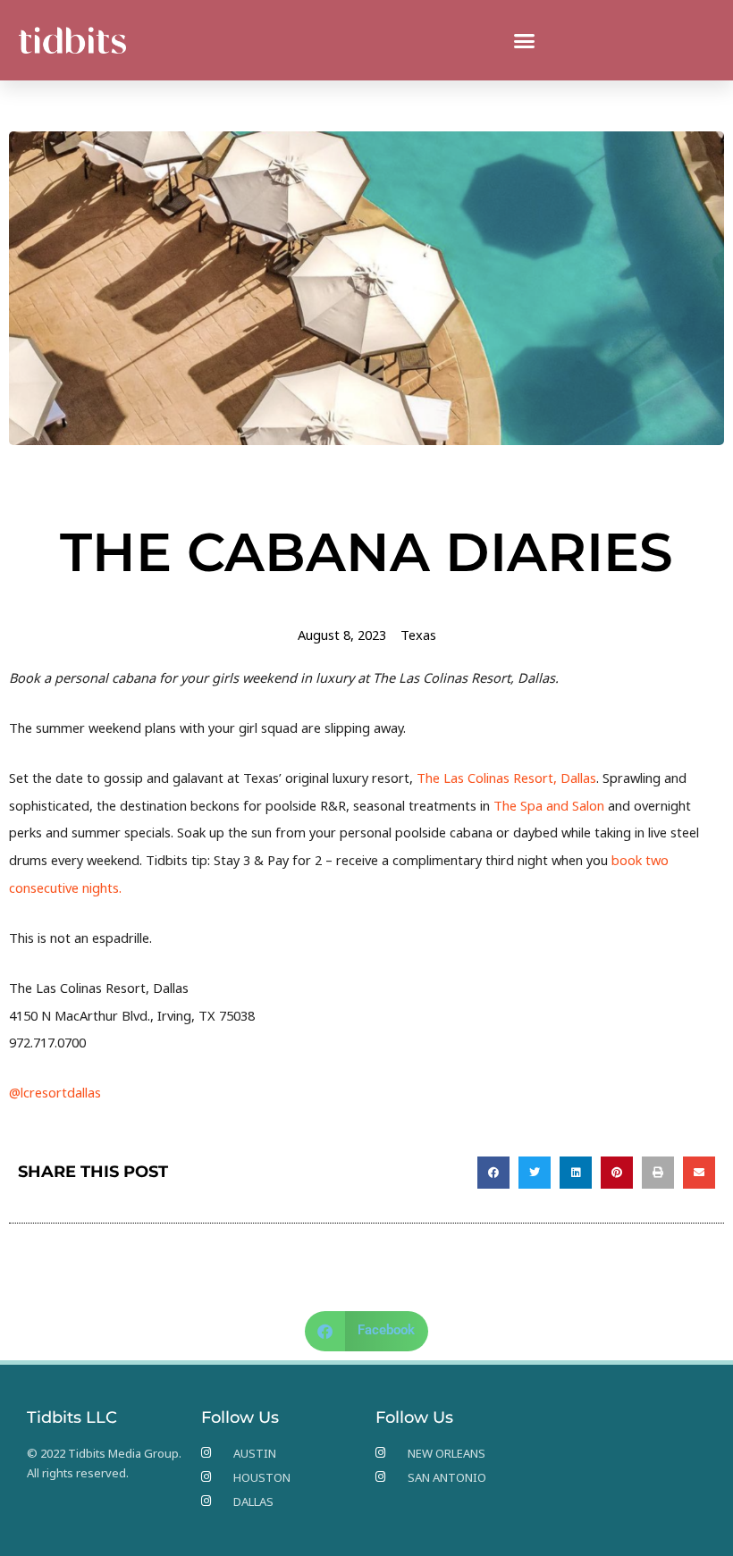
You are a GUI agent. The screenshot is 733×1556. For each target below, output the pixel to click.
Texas (418, 634)
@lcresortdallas (55, 1092)
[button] (525, 40)
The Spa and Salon (548, 805)
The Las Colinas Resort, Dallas (506, 777)
